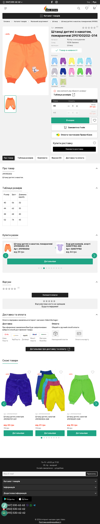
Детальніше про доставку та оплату (48, 349)
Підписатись (91, 474)
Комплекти (42, 158)
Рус (94, 2)
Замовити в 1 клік (76, 127)
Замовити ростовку (74, 149)
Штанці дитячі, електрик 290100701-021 (14, 418)
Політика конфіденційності (50, 522)
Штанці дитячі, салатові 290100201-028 (77, 418)
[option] (10, 104)
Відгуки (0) (56, 158)
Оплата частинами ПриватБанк (76, 135)
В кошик (70, 120)
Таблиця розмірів (62, 95)
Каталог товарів (52, 16)
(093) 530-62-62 (15, 513)
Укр (88, 2)
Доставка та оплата (75, 158)
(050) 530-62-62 (15, 509)
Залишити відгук (50, 295)
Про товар (8, 158)
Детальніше (18, 433)
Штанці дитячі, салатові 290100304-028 (45, 418)
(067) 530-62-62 (15, 505)
